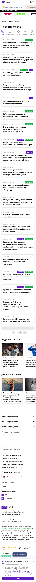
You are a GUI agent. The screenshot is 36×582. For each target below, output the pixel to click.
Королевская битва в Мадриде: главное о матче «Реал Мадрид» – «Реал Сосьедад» (11, 363)
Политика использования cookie (12, 461)
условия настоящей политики (20, 571)
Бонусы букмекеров (10, 416)
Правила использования (10, 458)
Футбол (18, 34)
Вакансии (5, 446)
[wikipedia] (24, 548)
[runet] (4, 548)
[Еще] (33, 2)
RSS (3, 452)
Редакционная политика (9, 467)
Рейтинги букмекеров (10, 432)
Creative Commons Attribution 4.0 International (16, 528)
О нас (3, 443)
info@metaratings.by (14, 521)
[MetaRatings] (8, 507)
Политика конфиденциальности (12, 455)
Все (3, 34)
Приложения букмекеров (12, 427)
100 (20, 332)
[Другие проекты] (7, 2)
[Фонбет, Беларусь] (8, 14)
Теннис (32, 34)
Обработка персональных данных (13, 464)
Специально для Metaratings (11, 449)
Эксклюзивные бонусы (13, 7)
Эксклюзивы (10, 34)
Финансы (5, 486)
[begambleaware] (19, 554)
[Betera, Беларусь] (21, 14)
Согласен (18, 578)
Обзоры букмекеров (10, 421)
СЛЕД (25, 332)
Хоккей (25, 34)
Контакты (5, 440)
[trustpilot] (6, 554)
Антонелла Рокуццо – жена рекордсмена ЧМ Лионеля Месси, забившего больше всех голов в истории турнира (12, 397)
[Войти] (31, 2)
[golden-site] (11, 548)
